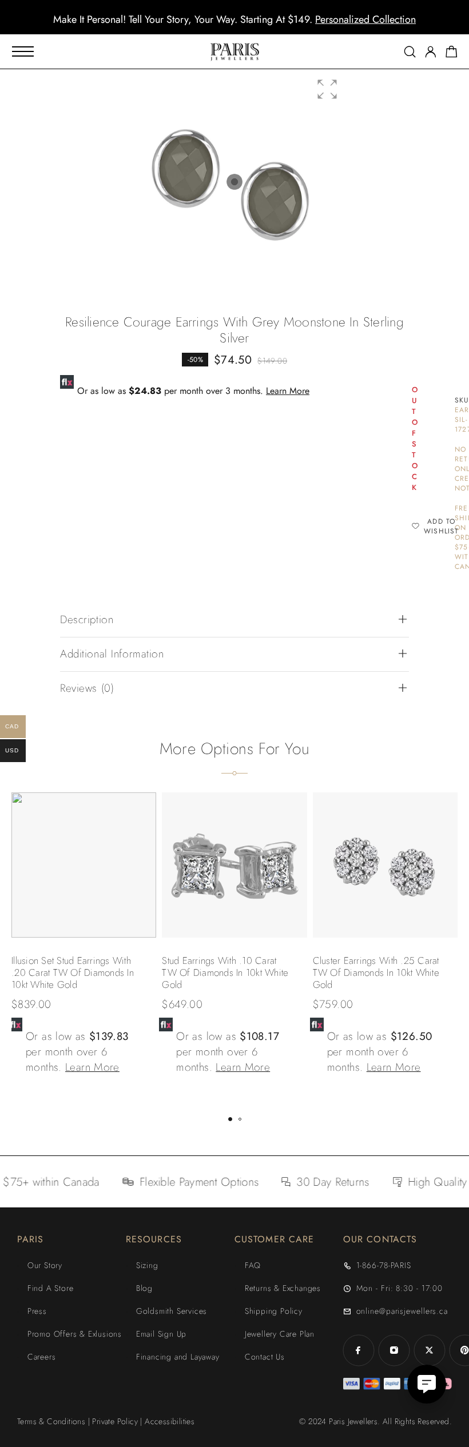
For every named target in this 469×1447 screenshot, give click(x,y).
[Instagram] (394, 1350)
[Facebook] (358, 1350)
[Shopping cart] (452, 53)
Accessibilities (169, 1421)
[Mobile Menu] (23, 51)
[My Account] (430, 52)
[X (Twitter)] (429, 1350)
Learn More (287, 390)
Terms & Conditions (51, 1421)
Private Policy (115, 1421)
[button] (224, 25)
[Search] (410, 52)
